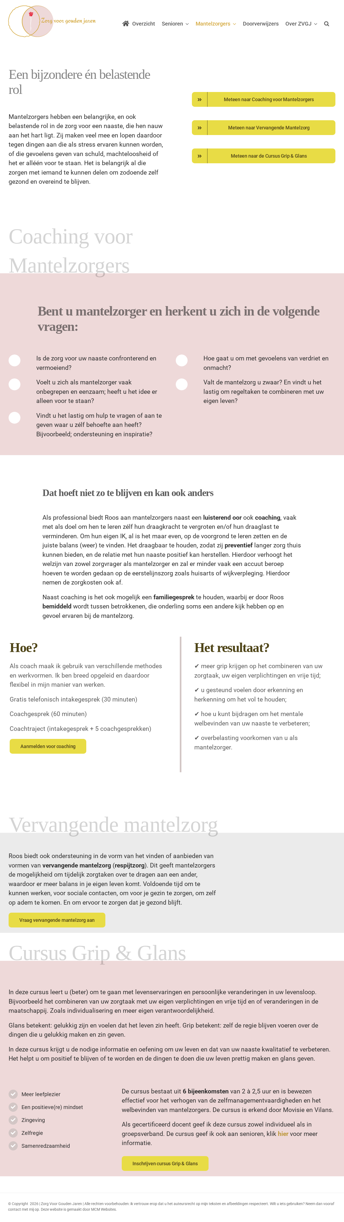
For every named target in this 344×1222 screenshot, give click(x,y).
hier (283, 1134)
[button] (326, 23)
